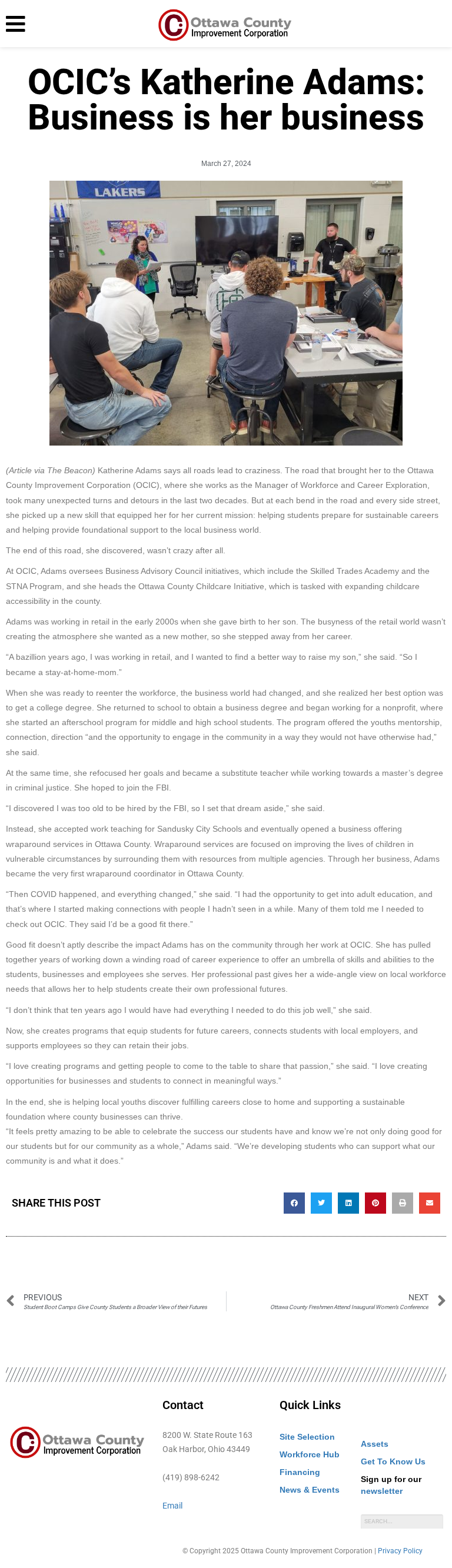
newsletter (382, 1491)
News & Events (310, 1489)
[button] (294, 1203)
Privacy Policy (400, 1551)
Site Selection (307, 1436)
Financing (300, 1472)
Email (172, 1505)
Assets (374, 1444)
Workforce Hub (310, 1454)
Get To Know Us (393, 1461)
